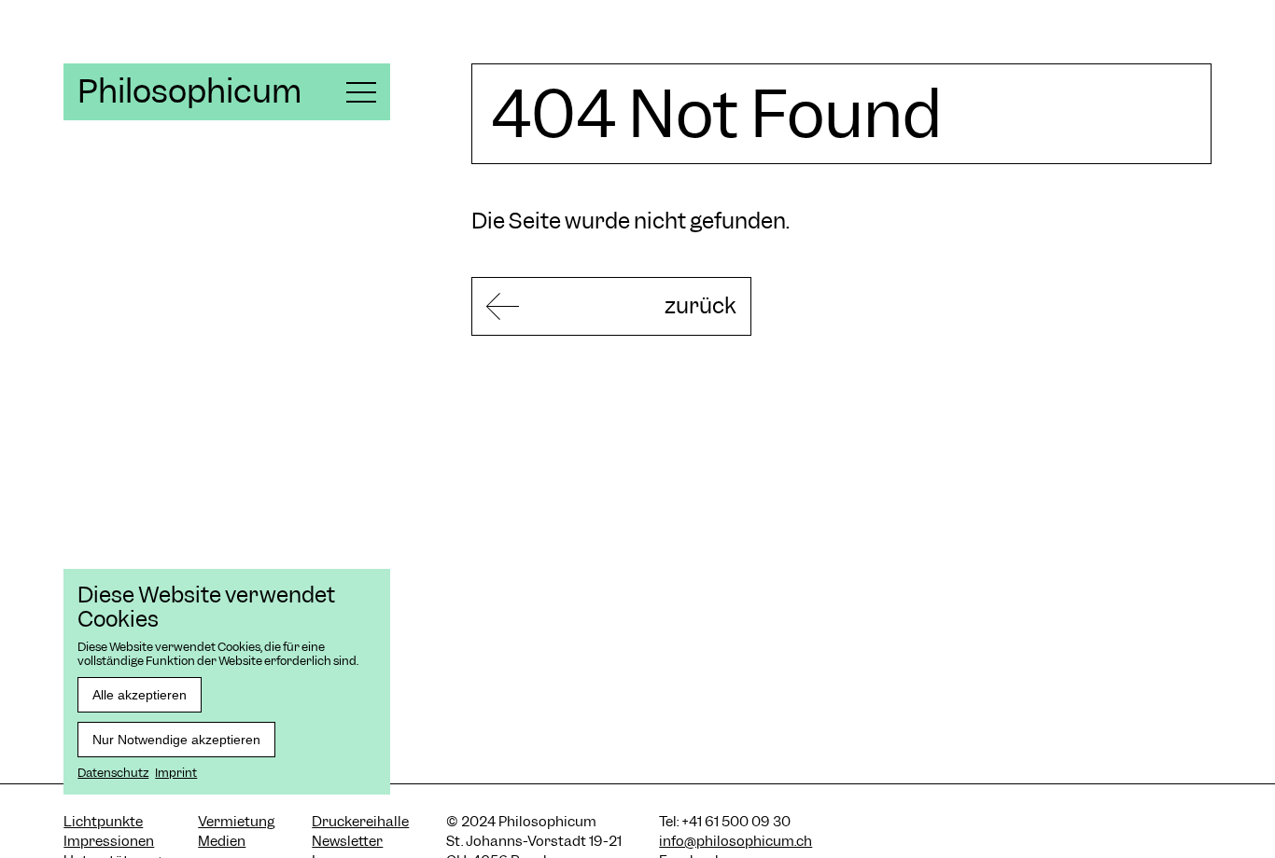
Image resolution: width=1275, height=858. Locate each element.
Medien (221, 841)
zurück (700, 305)
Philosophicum (189, 91)
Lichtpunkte (103, 821)
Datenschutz (112, 773)
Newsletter (347, 841)
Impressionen (108, 841)
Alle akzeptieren (139, 694)
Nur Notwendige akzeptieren (176, 739)
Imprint (176, 773)
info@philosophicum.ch (735, 841)
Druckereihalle (360, 821)
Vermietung (236, 821)
